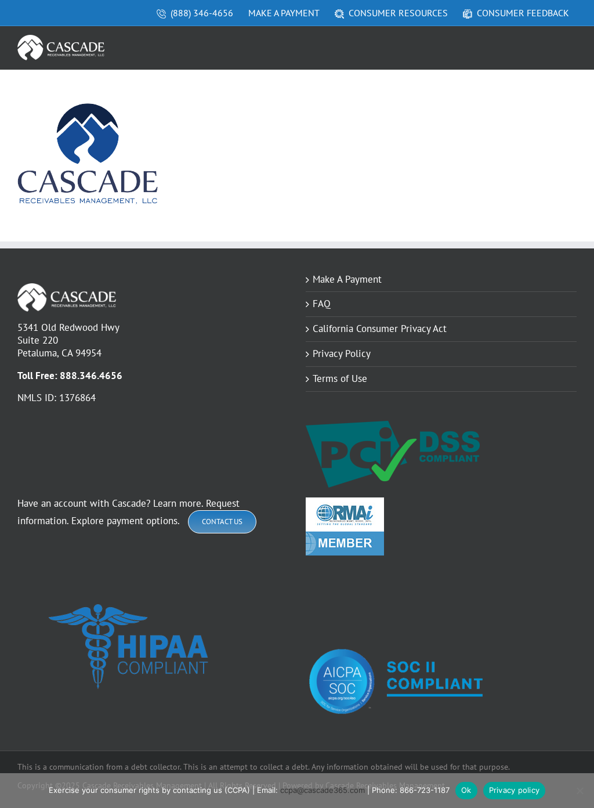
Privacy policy (514, 790)
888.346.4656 (91, 375)
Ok (466, 790)
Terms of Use (340, 379)
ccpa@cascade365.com (322, 790)
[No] (579, 790)
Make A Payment (347, 279)
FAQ (322, 304)
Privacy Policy (342, 354)
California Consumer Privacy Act (380, 329)
